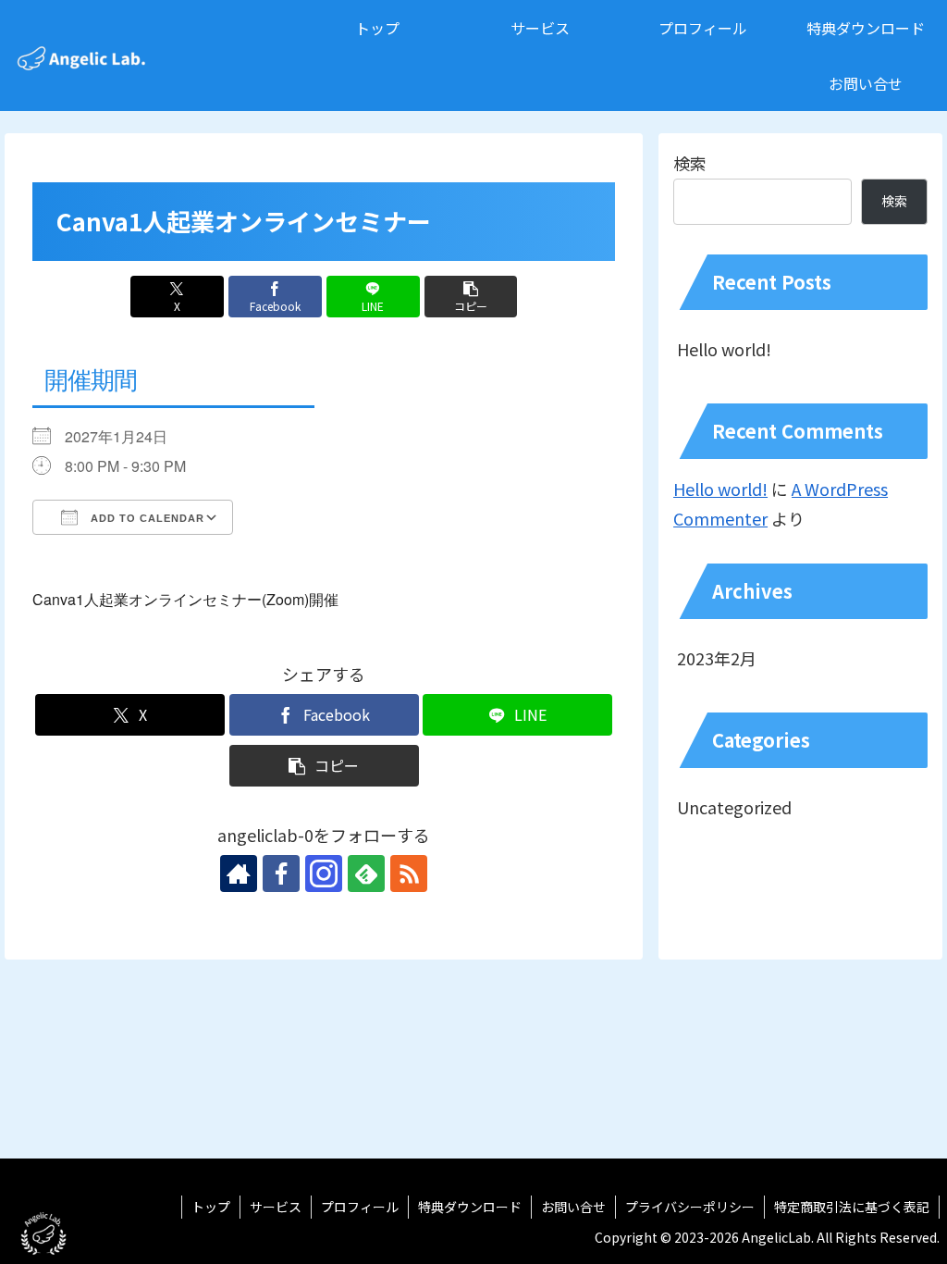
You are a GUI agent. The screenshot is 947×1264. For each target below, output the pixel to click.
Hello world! (724, 349)
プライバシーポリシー (690, 1206)
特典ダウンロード (470, 1206)
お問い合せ (573, 1206)
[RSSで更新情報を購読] (408, 873)
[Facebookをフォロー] (281, 873)
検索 (690, 163)
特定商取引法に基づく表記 (851, 1206)
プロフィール (360, 1206)
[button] (471, 296)
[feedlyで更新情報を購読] (366, 873)
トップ (210, 1206)
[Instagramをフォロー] (323, 873)
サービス (275, 1206)
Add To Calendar (145, 518)
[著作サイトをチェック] (238, 873)
